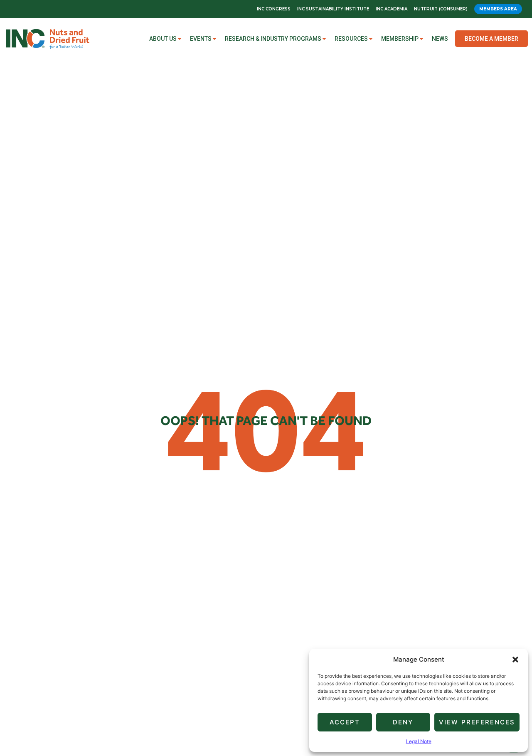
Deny (403, 722)
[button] (515, 659)
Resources (351, 38)
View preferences (477, 722)
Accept (345, 722)
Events (201, 38)
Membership (400, 38)
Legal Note (418, 741)
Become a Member (491, 38)
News (440, 38)
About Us (163, 38)
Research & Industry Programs (273, 38)
